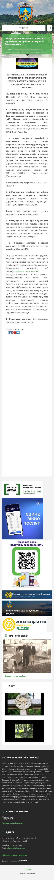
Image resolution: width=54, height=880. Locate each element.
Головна (8, 49)
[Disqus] (27, 371)
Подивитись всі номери (12, 823)
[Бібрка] (24, 741)
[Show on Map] (49, 28)
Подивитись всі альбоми (16, 676)
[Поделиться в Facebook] (10, 332)
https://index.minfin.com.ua (25, 271)
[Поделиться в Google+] (14, 332)
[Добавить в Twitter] (18, 332)
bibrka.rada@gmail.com (16, 848)
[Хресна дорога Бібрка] (24, 715)
